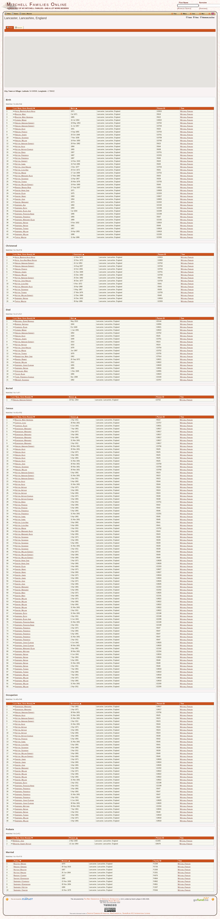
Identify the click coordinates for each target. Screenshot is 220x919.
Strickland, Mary (21, 371)
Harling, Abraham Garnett (24, 123)
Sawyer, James (20, 575)
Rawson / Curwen (20, 875)
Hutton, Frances (21, 505)
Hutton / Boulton (20, 870)
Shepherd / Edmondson (22, 884)
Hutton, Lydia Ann (21, 170)
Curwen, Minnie (20, 120)
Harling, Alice (20, 129)
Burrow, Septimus (21, 324)
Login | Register (27, 14)
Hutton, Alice (20, 146)
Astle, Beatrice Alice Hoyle (25, 111)
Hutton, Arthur (21, 345)
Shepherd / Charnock (21, 881)
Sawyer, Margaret (22, 202)
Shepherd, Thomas (21, 228)
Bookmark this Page (208, 17)
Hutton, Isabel (20, 164)
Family (16, 861)
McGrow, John (18, 841)
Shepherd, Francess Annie (24, 214)
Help (203, 14)
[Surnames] (203, 8)
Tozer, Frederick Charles (24, 377)
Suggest (19, 28)
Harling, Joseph (21, 135)
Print (197, 17)
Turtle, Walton (20, 237)
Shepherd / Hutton (21, 887)
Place (10, 28)
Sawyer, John (20, 199)
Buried (72, 397)
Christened (78, 254)
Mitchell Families (186, 111)
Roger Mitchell (114, 901)
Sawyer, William (21, 362)
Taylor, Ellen (20, 374)
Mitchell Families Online (37, 4)
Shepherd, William (21, 231)
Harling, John (20, 464)
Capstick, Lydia (20, 423)
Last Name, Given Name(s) (23, 108)
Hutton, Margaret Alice (24, 176)
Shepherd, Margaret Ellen (25, 220)
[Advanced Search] (184, 8)
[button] (110, 60)
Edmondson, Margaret (23, 429)
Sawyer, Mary (20, 593)
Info (193, 14)
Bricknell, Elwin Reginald (24, 321)
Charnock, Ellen (21, 327)
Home (9, 14)
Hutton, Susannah (21, 179)
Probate (72, 838)
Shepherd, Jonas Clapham (24, 365)
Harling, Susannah (22, 138)
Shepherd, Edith (21, 208)
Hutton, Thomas (21, 182)
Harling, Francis (21, 132)
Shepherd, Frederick (22, 217)
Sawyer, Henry (20, 196)
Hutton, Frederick (22, 155)
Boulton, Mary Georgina (24, 117)
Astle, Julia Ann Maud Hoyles (26, 260)
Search (16, 14)
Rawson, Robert (21, 359)
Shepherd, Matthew (22, 651)
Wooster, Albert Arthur (22, 844)
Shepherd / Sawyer (21, 890)
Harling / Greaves (20, 867)
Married (65, 861)
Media (185, 14)
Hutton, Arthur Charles (24, 149)
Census (73, 417)
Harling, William (21, 141)
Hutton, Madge (20, 173)
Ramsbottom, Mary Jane (23, 356)
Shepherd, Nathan (21, 223)
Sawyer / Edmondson (21, 878)
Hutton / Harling (20, 873)
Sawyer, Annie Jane (22, 190)
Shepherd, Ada (20, 205)
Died (72, 318)
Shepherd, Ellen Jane (23, 211)
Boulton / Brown (20, 864)
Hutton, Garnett (21, 161)
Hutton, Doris (20, 152)
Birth (73, 108)
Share (190, 17)
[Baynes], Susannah (22, 380)
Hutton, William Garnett (24, 185)
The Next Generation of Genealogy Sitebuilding (101, 899)
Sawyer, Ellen (20, 193)
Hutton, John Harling (23, 167)
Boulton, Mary (20, 114)
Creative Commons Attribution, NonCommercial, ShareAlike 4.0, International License (118, 913)
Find (175, 14)
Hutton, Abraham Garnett (24, 143)
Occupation (75, 704)
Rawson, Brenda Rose (23, 187)
